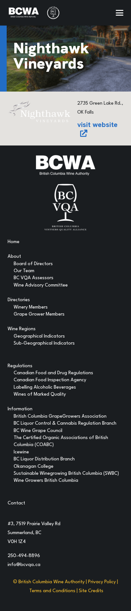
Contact (16, 503)
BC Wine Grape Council (38, 430)
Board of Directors (33, 264)
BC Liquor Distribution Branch (44, 459)
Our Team (24, 271)
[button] (120, 13)
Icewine (21, 452)
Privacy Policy (102, 582)
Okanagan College (33, 466)
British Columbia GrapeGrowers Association (60, 416)
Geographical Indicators (39, 336)
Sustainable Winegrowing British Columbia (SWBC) (66, 473)
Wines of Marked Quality (40, 394)
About (14, 256)
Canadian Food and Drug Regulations (53, 373)
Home (13, 242)
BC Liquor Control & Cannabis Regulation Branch (65, 423)
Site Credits (91, 591)
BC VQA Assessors (33, 278)
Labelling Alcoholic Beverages (45, 387)
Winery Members (31, 307)
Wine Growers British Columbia (46, 480)
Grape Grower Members (39, 314)
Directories (19, 300)
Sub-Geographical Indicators (44, 343)
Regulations (20, 366)
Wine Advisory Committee (41, 285)
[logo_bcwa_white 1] (24, 12)
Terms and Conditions (52, 591)
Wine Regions (22, 329)
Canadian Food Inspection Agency (50, 380)
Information (20, 409)
